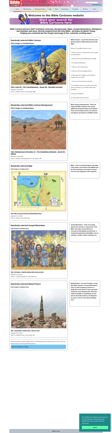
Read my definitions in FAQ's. (20, 346)
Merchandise (65, 9)
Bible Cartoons (27, 9)
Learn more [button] (85, 423)
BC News (85, 9)
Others (56, 9)
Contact (94, 9)
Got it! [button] (95, 427)
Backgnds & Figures (40, 9)
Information (75, 9)
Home (17, 9)
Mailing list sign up (97, 4)
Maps (50, 9)
